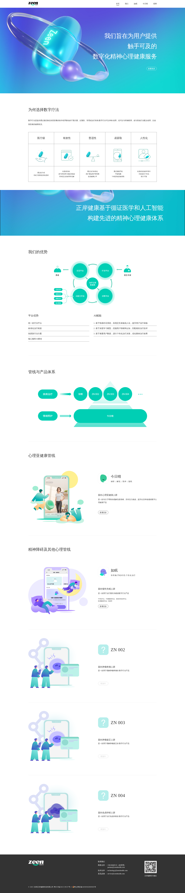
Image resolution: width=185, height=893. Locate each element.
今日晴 (145, 4)
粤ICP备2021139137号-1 (63, 887)
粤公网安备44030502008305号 (85, 887)
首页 (117, 4)
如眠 (135, 4)
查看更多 (103, 512)
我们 (126, 4)
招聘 (155, 4)
